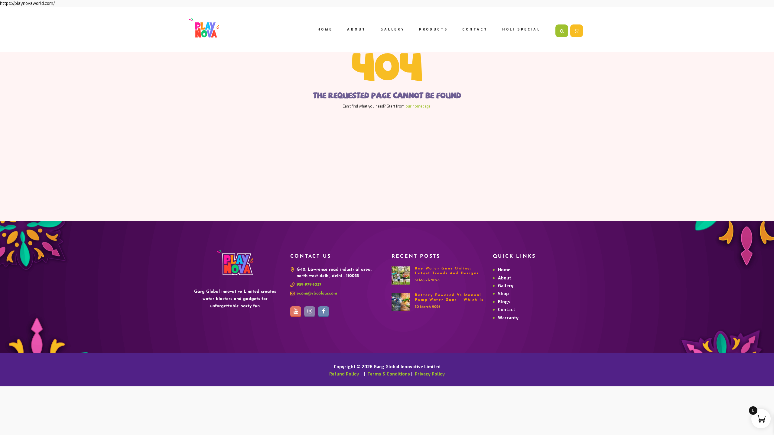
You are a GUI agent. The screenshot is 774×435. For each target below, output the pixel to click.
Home (504, 270)
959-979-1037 (309, 284)
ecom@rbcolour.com (317, 293)
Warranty (508, 318)
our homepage (418, 106)
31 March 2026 (427, 280)
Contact (506, 310)
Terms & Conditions (388, 374)
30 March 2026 (428, 307)
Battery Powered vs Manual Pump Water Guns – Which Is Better (449, 299)
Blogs (504, 302)
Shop (503, 294)
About (504, 278)
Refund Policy (346, 374)
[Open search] (561, 30)
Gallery (505, 286)
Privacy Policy (430, 374)
